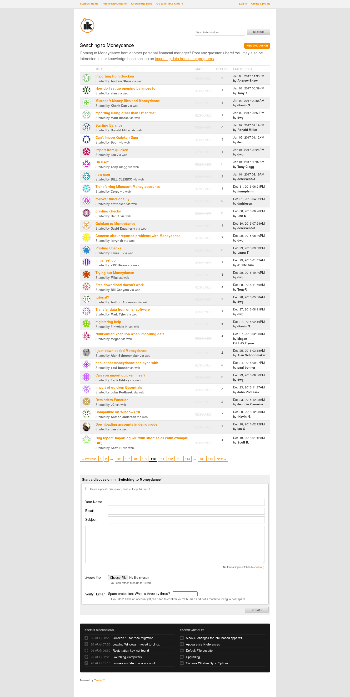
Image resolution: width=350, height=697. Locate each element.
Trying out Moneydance (114, 272)
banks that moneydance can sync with (126, 362)
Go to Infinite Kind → (169, 3)
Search (258, 32)
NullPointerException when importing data (130, 333)
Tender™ (99, 680)
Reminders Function (112, 399)
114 (187, 459)
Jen (240, 142)
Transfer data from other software (122, 309)
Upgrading (193, 657)
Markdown (257, 567)
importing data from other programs (184, 58)
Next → (221, 459)
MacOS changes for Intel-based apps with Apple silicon (215, 637)
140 (210, 459)
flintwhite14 (119, 326)
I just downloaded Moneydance (121, 350)
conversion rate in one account (134, 663)
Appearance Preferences (203, 644)
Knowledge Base (141, 3)
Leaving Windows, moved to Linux (136, 644)
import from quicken (111, 149)
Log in (243, 3)
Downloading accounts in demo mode (126, 424)
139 (202, 459)
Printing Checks (108, 248)
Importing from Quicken (114, 76)
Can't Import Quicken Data (116, 137)
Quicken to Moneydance (115, 223)
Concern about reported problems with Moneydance (137, 235)
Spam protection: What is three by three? (139, 593)
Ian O (241, 428)
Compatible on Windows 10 (117, 411)
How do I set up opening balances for (126, 88)
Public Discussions (115, 3)
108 (136, 459)
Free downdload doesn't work (119, 284)
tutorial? (102, 297)
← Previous (88, 459)
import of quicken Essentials (118, 387)
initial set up (105, 260)
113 (178, 459)
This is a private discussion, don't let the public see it (119, 489)
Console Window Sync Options (207, 663)
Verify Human (95, 594)
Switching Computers (127, 657)
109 (144, 459)
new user (102, 174)
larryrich (117, 240)
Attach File (93, 577)
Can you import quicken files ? (120, 375)
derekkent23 (246, 178)
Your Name (93, 501)
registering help (108, 321)
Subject (90, 519)
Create (257, 610)
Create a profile (260, 3)
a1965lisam (119, 265)
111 (161, 459)
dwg (240, 117)
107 (127, 459)
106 (118, 459)
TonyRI (242, 93)
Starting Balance (108, 125)
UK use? (102, 162)
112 (170, 459)
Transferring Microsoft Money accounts (127, 186)
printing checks (108, 211)
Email (89, 510)
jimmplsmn (245, 191)
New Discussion (257, 45)
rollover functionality (112, 198)
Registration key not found (131, 650)
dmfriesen (118, 203)
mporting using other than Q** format (125, 112)
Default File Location (200, 650)
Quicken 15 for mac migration (133, 637)
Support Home (89, 3)
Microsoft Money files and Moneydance (127, 100)
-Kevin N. (244, 105)
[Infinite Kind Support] (87, 32)
